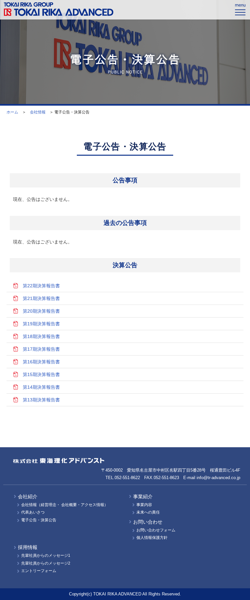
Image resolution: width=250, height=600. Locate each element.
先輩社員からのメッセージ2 (45, 563)
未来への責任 (148, 512)
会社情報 (38, 112)
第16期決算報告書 (41, 361)
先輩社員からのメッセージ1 (45, 555)
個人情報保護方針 (152, 537)
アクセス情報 (92, 504)
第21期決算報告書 (41, 298)
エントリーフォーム (38, 570)
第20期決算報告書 (41, 311)
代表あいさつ (33, 512)
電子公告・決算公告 (38, 520)
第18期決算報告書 (41, 336)
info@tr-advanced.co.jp (218, 477)
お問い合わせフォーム (155, 530)
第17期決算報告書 (41, 349)
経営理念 (48, 504)
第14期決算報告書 (41, 387)
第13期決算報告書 (41, 399)
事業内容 (144, 504)
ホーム (12, 112)
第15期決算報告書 (41, 374)
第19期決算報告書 (41, 323)
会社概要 (69, 504)
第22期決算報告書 (41, 285)
